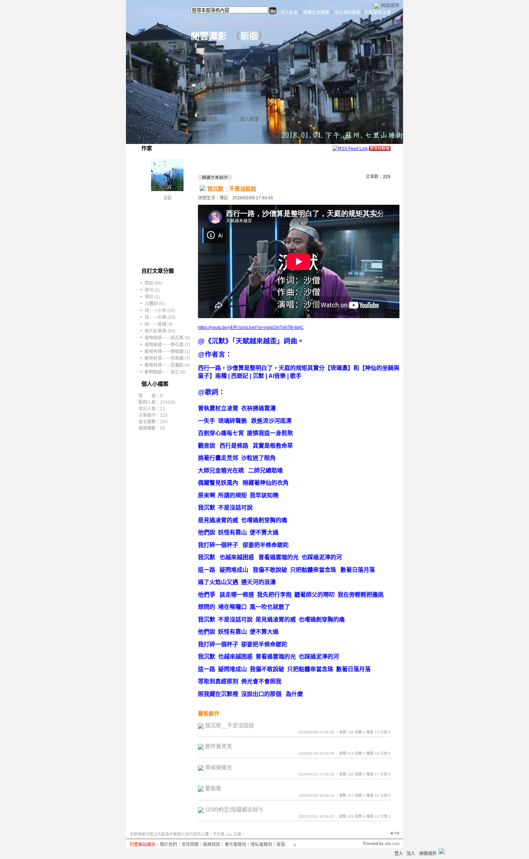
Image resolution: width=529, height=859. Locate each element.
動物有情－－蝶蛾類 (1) (167, 351)
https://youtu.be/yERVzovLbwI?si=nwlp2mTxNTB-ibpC (251, 327)
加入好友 (289, 12)
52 (162, 428)
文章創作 (208, 119)
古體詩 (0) (154, 303)
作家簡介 (326, 119)
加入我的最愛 (348, 12)
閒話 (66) (153, 283)
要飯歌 (213, 788)
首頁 (175, 119)
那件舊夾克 (218, 746)
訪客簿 (288, 119)
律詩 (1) (152, 296)
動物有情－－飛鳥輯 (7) (167, 358)
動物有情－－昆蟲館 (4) (167, 365)
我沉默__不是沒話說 (231, 189)
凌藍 (167, 197)
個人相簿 (249, 119)
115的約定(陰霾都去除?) (234, 809)
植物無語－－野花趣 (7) (167, 344)
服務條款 (211, 844)
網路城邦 (390, 5)
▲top (394, 832)
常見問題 (190, 844)
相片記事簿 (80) (160, 331)
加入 (411, 853)
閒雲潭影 (209, 36)
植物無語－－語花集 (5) (167, 337)
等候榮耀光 (218, 767)
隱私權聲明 (261, 844)
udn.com (392, 843)
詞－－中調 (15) (160, 317)
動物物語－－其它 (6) (165, 372)
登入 (398, 853)
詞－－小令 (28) (160, 310)
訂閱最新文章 (378, 12)
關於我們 (168, 844)
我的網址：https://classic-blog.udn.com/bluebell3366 (237, 23)
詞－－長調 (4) (159, 324)
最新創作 (209, 713)
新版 (249, 36)
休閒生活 (206, 197)
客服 (280, 844)
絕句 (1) (152, 290)
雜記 (224, 197)
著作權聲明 (235, 844)
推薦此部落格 (316, 12)
